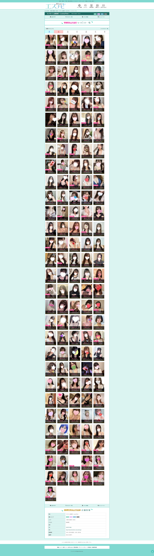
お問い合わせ (70, 547)
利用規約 (89, 547)
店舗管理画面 (94, 547)
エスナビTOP (47, 10)
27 (95, 32)
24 (67, 32)
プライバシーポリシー (83, 547)
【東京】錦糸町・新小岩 (54, 10)
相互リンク (65, 547)
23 (58, 32)
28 (104, 32)
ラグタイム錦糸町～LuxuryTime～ (64, 10)
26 (86, 32)
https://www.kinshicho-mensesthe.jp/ (73, 529)
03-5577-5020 (68, 527)
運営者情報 (76, 547)
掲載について (59, 547)
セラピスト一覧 (105, 28)
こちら (84, 542)
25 (77, 32)
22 (49, 32)
